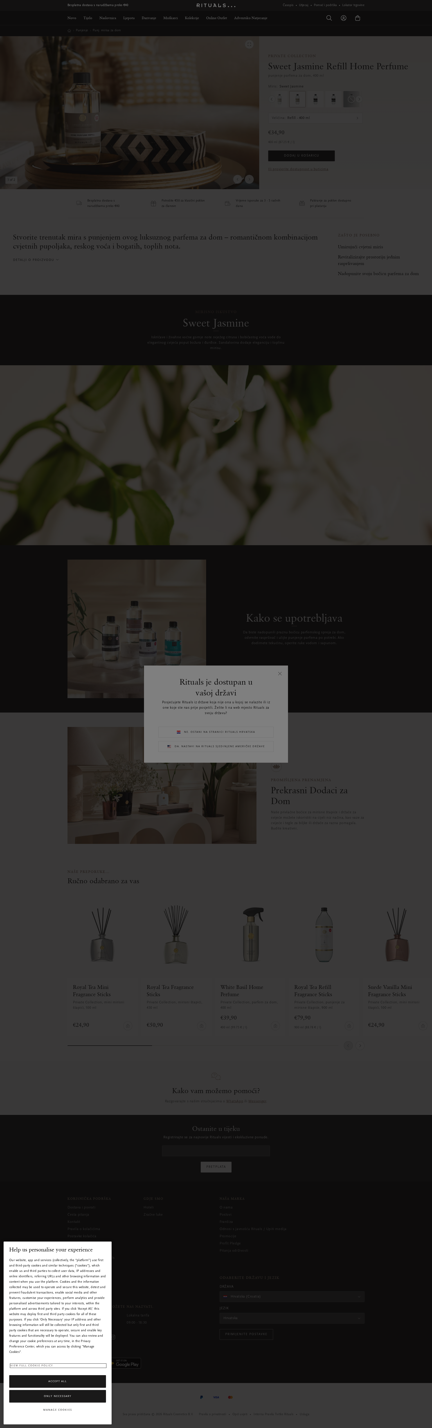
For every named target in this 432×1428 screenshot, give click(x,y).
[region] (58, 1333)
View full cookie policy (31, 1365)
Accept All (57, 1381)
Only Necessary (58, 1396)
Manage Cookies (57, 1410)
